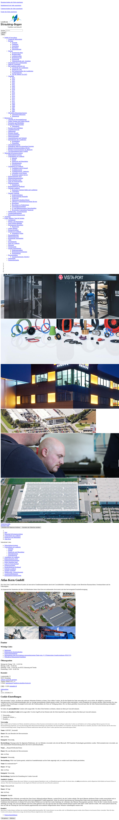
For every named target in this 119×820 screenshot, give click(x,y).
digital (13, 686)
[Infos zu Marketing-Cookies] (15, 717)
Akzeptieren (4, 818)
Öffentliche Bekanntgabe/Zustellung (15, 657)
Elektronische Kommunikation (13, 652)
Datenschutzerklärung (10, 653)
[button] (10, 37)
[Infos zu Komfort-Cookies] (9, 719)
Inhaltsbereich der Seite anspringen (11, 5)
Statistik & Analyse (8, 717)
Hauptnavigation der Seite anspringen (12, 2)
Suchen (3, 30)
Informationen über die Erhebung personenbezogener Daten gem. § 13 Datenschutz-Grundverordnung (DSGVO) (37, 655)
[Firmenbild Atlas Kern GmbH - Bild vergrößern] (39, 638)
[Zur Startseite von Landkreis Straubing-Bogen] (13, 27)
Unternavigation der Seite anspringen (11, 8)
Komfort (5, 719)
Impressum (7, 650)
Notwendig (6, 715)
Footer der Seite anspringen (9, 12)
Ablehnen (12, 818)
